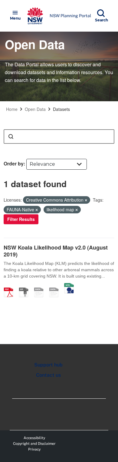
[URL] (41, 286)
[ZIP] (26, 286)
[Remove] (86, 200)
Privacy (34, 449)
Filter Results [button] (21, 219)
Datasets (61, 109)
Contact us (48, 375)
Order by (14, 163)
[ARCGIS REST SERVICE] (56, 286)
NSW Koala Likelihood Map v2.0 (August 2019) (56, 251)
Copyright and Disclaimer (34, 444)
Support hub (48, 365)
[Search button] (11, 136)
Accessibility (34, 438)
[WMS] (69, 286)
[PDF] (11, 286)
